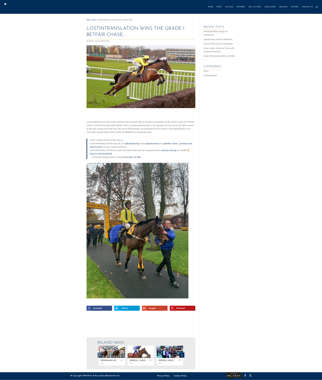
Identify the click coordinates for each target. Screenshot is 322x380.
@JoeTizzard (95, 147)
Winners (241, 7)
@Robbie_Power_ (171, 143)
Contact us (307, 7)
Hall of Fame (254, 7)
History (295, 7)
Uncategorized (210, 75)
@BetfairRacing (132, 143)
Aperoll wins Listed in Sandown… (218, 39)
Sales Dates (270, 7)
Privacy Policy (163, 376)
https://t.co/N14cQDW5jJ (101, 153)
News (219, 7)
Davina (91, 41)
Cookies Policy (180, 376)
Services (283, 7)
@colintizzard (185, 143)
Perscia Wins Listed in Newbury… (219, 43)
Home (210, 7)
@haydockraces (153, 143)
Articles (229, 7)
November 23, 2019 (132, 157)
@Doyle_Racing (169, 150)
